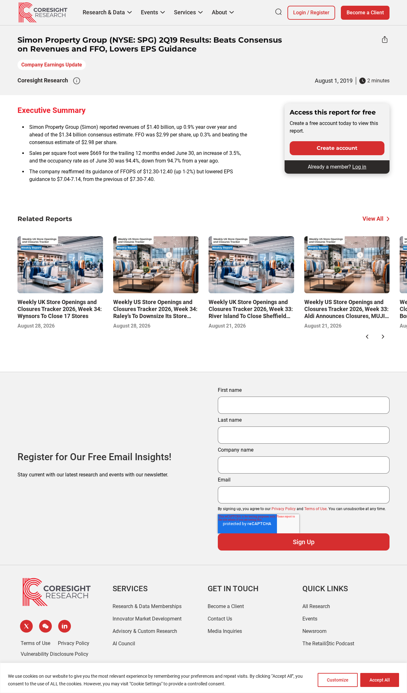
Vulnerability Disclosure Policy (54, 654)
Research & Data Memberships (147, 606)
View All (372, 218)
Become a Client (365, 13)
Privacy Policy (284, 509)
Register (319, 13)
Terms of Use (315, 509)
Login (299, 13)
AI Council (124, 644)
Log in (359, 167)
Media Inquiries (225, 631)
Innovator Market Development (147, 619)
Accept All (379, 680)
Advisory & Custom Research (145, 631)
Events (309, 619)
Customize (337, 680)
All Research (316, 606)
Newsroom (314, 631)
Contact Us (220, 619)
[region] (203, 678)
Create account (337, 148)
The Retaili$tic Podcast (328, 644)
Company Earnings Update (51, 65)
